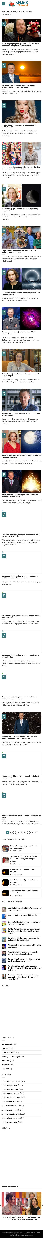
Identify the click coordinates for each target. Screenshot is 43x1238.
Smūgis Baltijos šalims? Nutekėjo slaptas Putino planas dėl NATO (24, 923)
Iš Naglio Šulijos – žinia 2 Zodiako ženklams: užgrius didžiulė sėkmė (21, 414)
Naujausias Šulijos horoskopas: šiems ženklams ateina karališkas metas (20, 496)
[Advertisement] (21, 1012)
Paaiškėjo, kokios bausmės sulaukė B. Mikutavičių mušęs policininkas (23, 953)
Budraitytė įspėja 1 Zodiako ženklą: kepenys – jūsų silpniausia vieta (21, 293)
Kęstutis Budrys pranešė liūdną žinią (22, 915)
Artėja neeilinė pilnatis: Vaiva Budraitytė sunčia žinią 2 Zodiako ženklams (21, 456)
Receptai (5, 1064)
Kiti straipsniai (7, 1052)
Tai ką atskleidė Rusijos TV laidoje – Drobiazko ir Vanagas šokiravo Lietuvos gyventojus (21, 1218)
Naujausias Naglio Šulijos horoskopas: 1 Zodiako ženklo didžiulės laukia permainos (20, 577)
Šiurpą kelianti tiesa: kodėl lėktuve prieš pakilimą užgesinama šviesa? (24, 960)
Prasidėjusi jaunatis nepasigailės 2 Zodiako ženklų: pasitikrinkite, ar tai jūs (21, 535)
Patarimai (5, 1060)
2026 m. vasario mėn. (10, 1106)
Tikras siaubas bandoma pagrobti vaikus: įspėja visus (24, 946)
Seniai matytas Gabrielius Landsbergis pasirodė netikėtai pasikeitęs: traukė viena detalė (23, 977)
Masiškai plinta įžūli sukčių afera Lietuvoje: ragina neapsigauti (24, 909)
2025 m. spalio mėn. (10, 1122)
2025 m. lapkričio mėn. (11, 1118)
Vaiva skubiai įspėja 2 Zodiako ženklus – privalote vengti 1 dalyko (21, 375)
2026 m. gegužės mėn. (11, 1093)
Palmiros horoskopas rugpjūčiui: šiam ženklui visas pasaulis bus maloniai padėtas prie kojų (21, 168)
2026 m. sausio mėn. (10, 1110)
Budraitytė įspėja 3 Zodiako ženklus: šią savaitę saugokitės (20, 210)
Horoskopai (7, 1044)
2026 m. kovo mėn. (9, 1102)
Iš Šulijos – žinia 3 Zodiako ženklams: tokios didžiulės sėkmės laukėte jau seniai (18, 86)
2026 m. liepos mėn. (10, 1085)
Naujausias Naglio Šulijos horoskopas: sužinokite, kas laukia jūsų (20, 656)
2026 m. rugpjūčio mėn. (11, 1081)
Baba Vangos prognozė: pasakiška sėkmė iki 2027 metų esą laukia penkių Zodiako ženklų (21, 45)
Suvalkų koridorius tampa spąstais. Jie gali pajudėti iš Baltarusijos (23, 939)
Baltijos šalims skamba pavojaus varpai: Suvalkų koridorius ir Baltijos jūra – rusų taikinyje (24, 931)
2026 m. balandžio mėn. (11, 1097)
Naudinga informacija (10, 1056)
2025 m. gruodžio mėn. (11, 1114)
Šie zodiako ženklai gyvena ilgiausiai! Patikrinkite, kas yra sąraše (21, 777)
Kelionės (5, 1048)
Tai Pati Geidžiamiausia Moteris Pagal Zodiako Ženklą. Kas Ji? (19, 126)
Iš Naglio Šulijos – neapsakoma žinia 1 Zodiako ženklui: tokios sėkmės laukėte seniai (19, 737)
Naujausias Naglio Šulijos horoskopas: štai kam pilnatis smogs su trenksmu (20, 698)
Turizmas (5, 1069)
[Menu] (3, 4)
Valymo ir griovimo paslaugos (21, 1235)
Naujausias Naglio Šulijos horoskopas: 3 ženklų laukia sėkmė (19, 333)
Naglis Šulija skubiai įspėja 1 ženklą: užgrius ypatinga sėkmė (21, 816)
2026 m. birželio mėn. (10, 1089)
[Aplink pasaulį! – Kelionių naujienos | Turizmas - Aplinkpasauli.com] (22, 4)
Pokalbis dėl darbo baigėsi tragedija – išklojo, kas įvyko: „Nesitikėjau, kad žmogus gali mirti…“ (24, 968)
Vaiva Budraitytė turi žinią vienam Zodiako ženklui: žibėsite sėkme (21, 616)
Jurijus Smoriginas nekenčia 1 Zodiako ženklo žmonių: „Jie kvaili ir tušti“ (19, 252)
